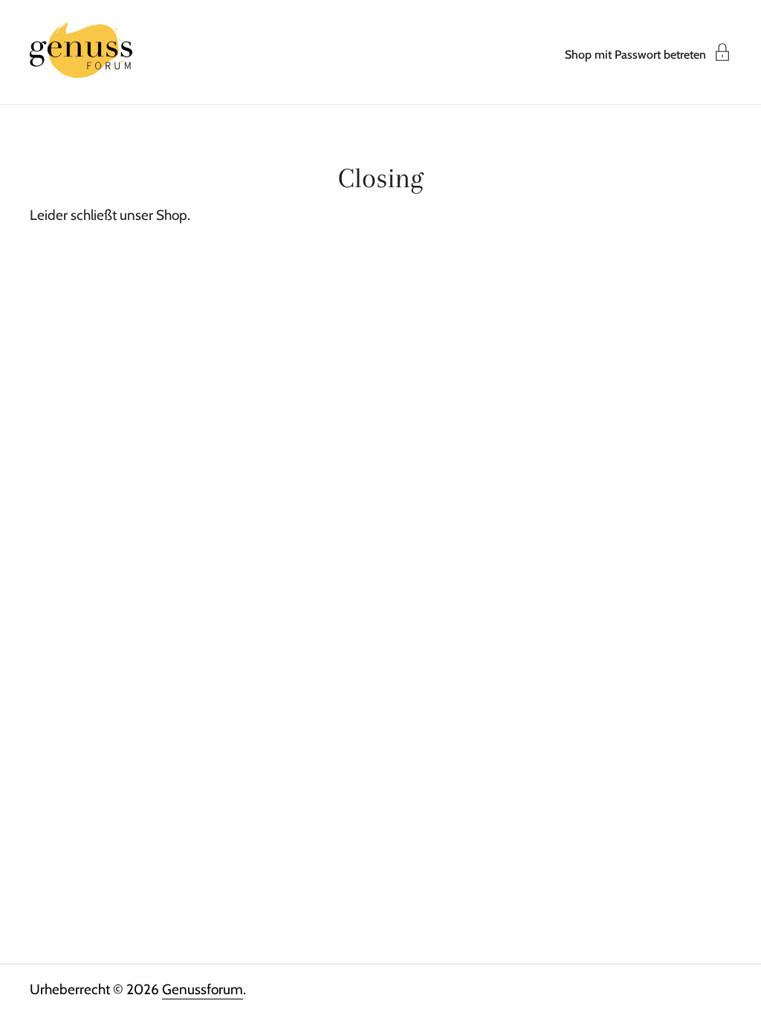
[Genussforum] (81, 52)
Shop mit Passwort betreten (635, 54)
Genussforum (202, 989)
